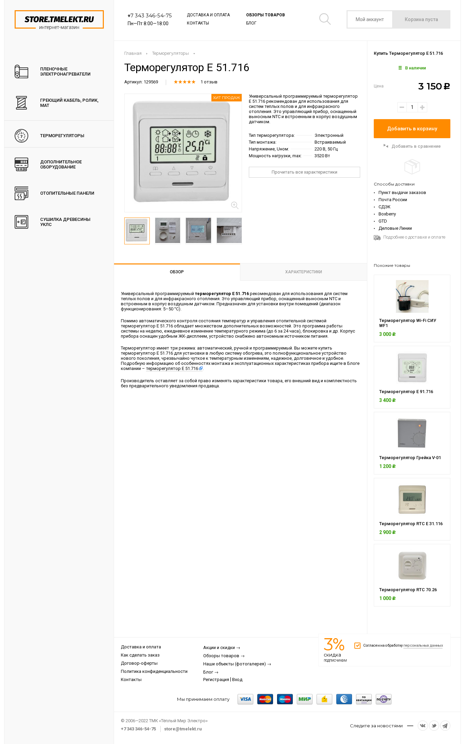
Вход (237, 679)
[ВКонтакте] (423, 726)
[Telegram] (445, 726)
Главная (133, 53)
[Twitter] (434, 726)
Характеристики (303, 272)
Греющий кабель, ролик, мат (69, 103)
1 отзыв (209, 81)
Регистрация (216, 679)
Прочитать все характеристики (304, 172)
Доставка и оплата (208, 15)
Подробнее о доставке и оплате (414, 237)
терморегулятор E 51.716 (172, 368)
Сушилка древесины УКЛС (65, 222)
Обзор (177, 272)
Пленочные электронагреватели (65, 71)
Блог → (211, 672)
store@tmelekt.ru (183, 728)
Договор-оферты (139, 663)
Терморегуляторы (62, 135)
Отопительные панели (67, 193)
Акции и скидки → (221, 647)
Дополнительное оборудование (61, 164)
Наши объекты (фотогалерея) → (237, 663)
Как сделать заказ (140, 655)
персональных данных (423, 645)
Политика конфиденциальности (154, 671)
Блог (251, 23)
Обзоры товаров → (224, 655)
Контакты (198, 23)
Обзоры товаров (265, 15)
